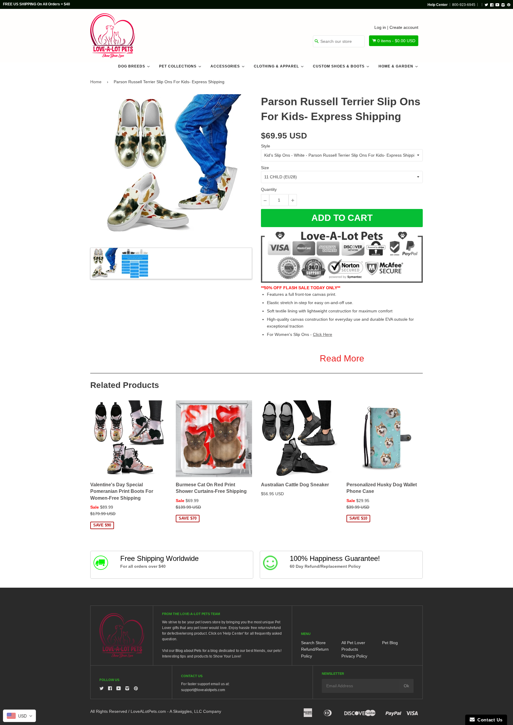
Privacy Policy (354, 656)
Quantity (269, 189)
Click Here (322, 334)
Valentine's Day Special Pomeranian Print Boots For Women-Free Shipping (121, 491)
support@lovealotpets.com (203, 690)
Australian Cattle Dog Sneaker (295, 484)
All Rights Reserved (108, 711)
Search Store (313, 642)
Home (96, 81)
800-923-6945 (463, 5)
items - (396, 40)
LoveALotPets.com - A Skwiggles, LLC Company (176, 711)
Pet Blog (390, 642)
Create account (404, 27)
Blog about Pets (188, 651)
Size (265, 167)
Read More (342, 358)
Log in (380, 27)
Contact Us (489, 719)
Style (265, 146)
